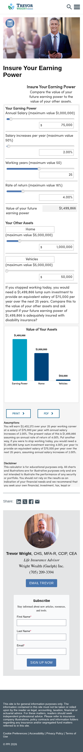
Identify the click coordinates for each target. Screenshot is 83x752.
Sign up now (41, 662)
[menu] (77, 7)
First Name (24, 616)
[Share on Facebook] (31, 501)
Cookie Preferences (15, 733)
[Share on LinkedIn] (18, 501)
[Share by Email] (37, 501)
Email (21, 645)
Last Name (24, 631)
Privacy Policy (54, 733)
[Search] (69, 6)
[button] (41, 583)
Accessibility (36, 733)
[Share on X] (25, 501)
